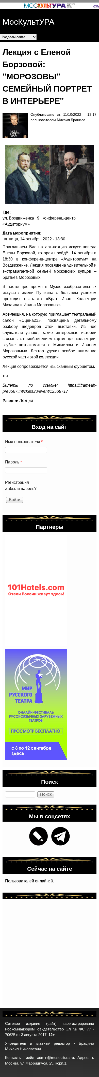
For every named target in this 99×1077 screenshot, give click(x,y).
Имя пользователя (24, 442)
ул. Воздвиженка (18, 218)
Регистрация (17, 482)
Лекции (26, 400)
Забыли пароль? (21, 488)
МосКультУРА (28, 21)
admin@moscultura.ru (55, 1058)
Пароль (13, 462)
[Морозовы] (47, 174)
